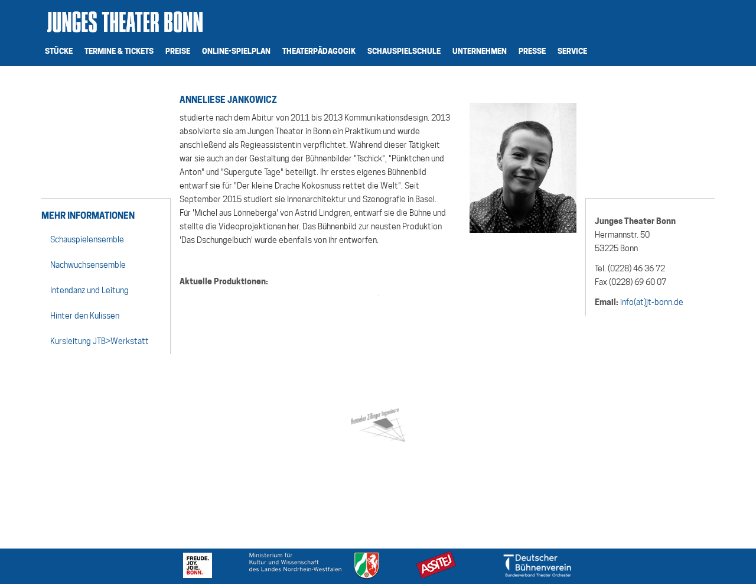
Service (572, 51)
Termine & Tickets (119, 51)
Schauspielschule (404, 51)
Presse (532, 51)
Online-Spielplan (236, 51)
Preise (177, 51)
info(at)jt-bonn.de (651, 302)
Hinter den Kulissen (84, 315)
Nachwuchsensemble (88, 265)
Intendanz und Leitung (89, 290)
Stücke (59, 51)
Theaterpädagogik (319, 51)
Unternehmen (479, 51)
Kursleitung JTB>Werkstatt (99, 341)
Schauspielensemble (87, 239)
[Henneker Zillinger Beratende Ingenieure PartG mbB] (377, 423)
